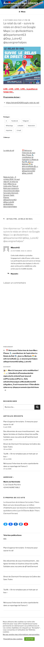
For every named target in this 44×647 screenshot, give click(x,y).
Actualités (12, 219)
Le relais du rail (8, 150)
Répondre (14, 274)
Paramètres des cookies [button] (13, 639)
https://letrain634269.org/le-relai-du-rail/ (22, 103)
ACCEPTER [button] (29, 639)
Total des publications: (12, 535)
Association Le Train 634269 (20, 3)
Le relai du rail (25, 219)
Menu (23, 12)
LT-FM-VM (26, 20)
